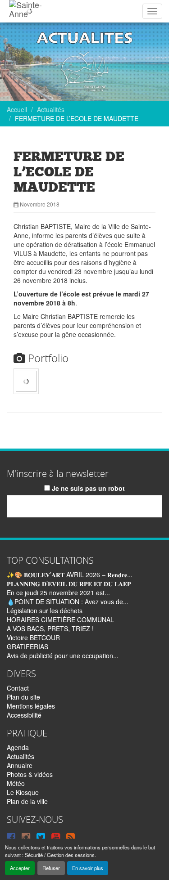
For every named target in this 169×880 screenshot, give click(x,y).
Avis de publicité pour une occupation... (63, 655)
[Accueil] (29, 11)
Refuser (51, 867)
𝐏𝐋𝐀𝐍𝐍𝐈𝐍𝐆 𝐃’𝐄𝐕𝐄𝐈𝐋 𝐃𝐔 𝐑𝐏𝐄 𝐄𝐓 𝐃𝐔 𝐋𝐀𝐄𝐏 (69, 583)
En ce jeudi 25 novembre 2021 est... (58, 592)
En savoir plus (87, 867)
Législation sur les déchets (44, 610)
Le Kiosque (23, 792)
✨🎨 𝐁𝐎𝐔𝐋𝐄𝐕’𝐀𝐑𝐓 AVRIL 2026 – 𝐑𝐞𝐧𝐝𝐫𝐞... (69, 574)
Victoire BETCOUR (33, 637)
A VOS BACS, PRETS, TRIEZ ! (50, 628)
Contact (18, 687)
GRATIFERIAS (27, 646)
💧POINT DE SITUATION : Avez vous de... (67, 601)
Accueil (17, 109)
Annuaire (19, 765)
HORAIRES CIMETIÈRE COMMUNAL (60, 619)
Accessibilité (24, 714)
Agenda (18, 747)
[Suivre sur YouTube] (55, 836)
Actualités (50, 109)
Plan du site (23, 696)
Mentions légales (31, 705)
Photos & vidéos (30, 774)
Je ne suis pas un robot (87, 488)
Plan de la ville (27, 801)
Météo (16, 783)
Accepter (20, 867)
